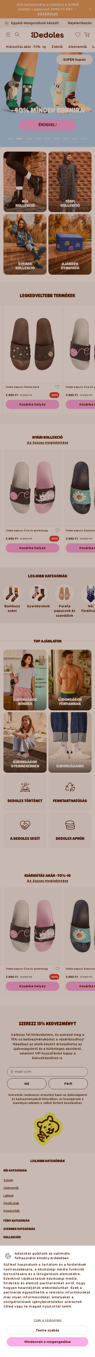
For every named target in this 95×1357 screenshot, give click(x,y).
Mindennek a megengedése (47, 1342)
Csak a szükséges (48, 1320)
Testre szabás (47, 1330)
